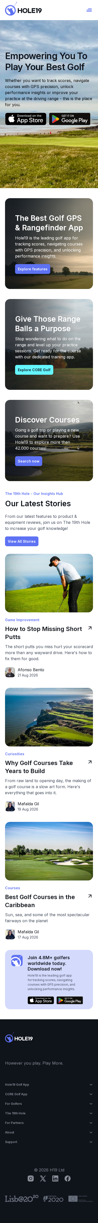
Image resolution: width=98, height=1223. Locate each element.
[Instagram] (31, 1178)
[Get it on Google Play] (69, 119)
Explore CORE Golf (34, 370)
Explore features (32, 269)
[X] (43, 1178)
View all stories (22, 541)
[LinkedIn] (55, 1178)
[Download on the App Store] (25, 119)
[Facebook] (68, 1178)
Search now (28, 461)
